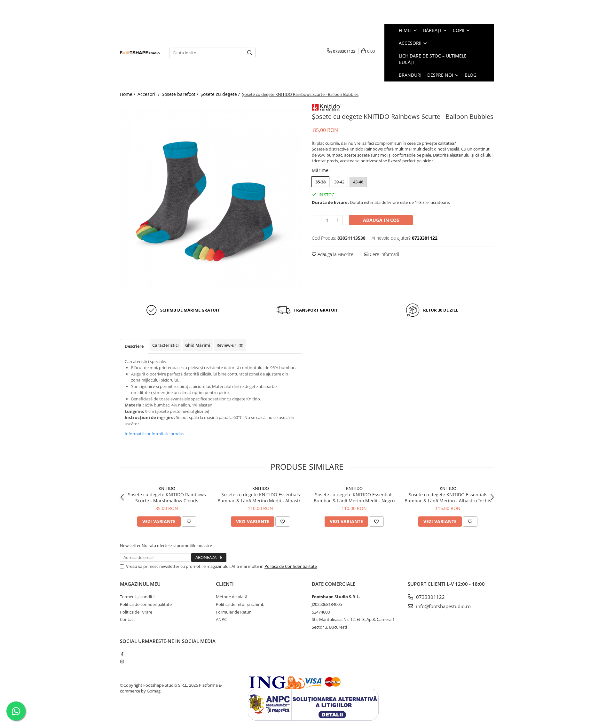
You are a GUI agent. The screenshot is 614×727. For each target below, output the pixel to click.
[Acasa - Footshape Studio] (140, 53)
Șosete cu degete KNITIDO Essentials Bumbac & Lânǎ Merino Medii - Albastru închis (260, 497)
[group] (211, 198)
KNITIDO (167, 488)
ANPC (221, 619)
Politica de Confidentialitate (290, 566)
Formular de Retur (233, 612)
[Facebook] (122, 654)
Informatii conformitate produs (154, 434)
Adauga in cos (381, 220)
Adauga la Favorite (334, 254)
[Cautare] (250, 53)
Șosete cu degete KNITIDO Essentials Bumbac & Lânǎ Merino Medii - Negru (354, 497)
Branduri (410, 75)
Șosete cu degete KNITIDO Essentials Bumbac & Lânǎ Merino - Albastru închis (448, 497)
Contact (127, 619)
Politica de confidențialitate (146, 604)
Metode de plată (231, 596)
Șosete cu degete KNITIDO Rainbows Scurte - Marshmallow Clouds (167, 497)
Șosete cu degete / (221, 94)
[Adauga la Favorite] (189, 521)
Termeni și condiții (137, 596)
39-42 (339, 182)
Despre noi (440, 75)
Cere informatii (383, 254)
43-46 (358, 182)
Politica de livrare (136, 612)
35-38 (320, 182)
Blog (470, 75)
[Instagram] (122, 661)
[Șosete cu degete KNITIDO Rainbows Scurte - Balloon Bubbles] (211, 198)
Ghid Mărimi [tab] (197, 345)
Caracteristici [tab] (165, 345)
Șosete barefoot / (181, 94)
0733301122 (430, 597)
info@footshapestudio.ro (443, 606)
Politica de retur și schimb (240, 604)
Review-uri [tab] (229, 345)
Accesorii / (149, 94)
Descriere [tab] (134, 346)
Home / (128, 94)
